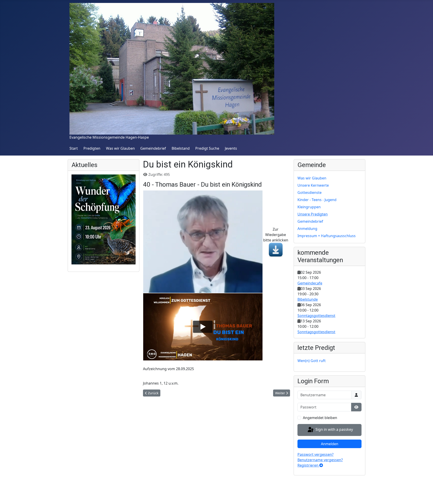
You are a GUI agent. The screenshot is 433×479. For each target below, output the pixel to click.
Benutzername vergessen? (320, 459)
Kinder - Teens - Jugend (316, 199)
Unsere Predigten (312, 214)
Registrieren (308, 465)
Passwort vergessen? (315, 454)
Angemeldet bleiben (320, 417)
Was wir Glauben (120, 148)
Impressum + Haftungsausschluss (326, 235)
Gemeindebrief (153, 148)
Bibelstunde (307, 299)
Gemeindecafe (309, 283)
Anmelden (329, 443)
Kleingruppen (309, 206)
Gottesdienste (309, 192)
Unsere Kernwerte (313, 185)
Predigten (91, 148)
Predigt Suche (207, 148)
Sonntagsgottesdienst (316, 315)
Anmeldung (307, 228)
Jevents (231, 148)
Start (73, 148)
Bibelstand (181, 148)
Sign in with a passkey (334, 429)
